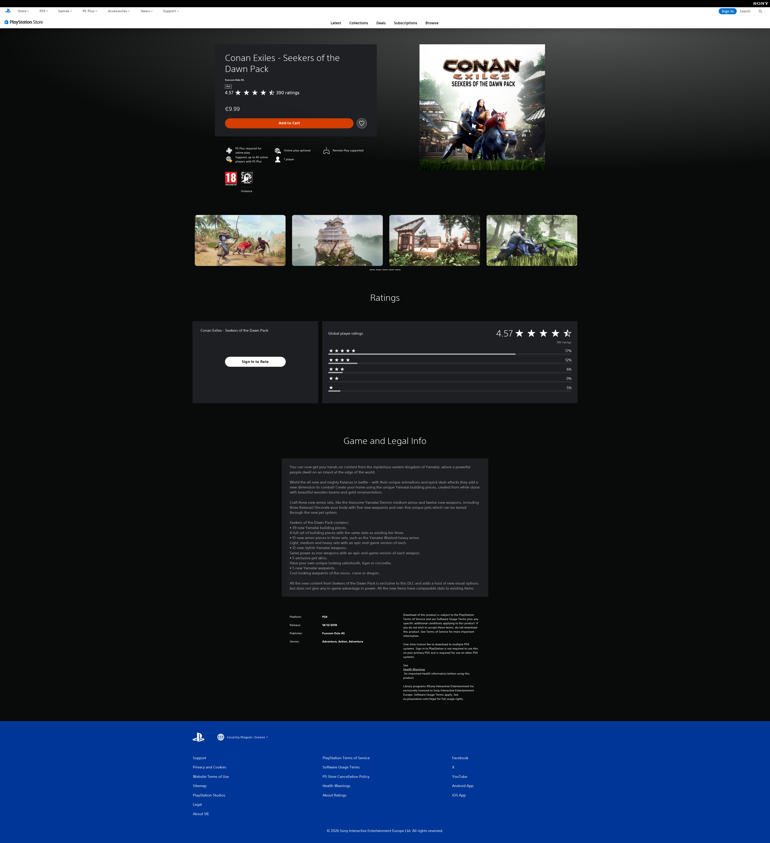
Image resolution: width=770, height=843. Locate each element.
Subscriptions (405, 23)
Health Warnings (414, 669)
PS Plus (88, 11)
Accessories (117, 11)
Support (169, 11)
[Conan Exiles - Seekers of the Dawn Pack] (240, 240)
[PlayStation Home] (8, 11)
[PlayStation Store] (25, 22)
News (145, 11)
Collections (358, 23)
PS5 (42, 11)
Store (22, 11)
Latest (336, 23)
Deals (381, 23)
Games (63, 11)
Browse (432, 23)
